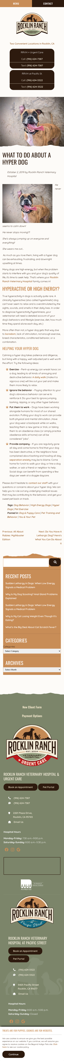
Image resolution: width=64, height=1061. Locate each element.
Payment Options (32, 716)
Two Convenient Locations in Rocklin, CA (32, 43)
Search (55, 562)
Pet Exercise (21, 509)
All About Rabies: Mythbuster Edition (13, 535)
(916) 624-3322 (34, 80)
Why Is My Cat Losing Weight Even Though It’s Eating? (31, 618)
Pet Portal (48, 787)
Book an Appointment (20, 787)
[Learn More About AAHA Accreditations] (32, 884)
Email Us (18, 821)
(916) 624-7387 (34, 58)
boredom (10, 333)
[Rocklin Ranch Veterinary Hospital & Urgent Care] (32, 24)
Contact (48, 3)
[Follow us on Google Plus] (18, 849)
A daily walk (39, 377)
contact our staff (38, 482)
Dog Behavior (21, 505)
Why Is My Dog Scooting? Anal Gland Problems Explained (32, 596)
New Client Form (32, 707)
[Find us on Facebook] (6, 849)
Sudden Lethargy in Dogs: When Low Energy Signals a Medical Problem (30, 585)
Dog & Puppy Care (29, 512)
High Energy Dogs (41, 505)
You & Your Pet (27, 516)
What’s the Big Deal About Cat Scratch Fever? (31, 627)
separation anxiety (20, 459)
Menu (16, 3)
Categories (9, 646)
